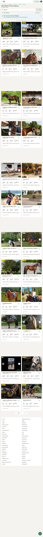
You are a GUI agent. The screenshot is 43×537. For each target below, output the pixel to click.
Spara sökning (6, 12)
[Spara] (19, 39)
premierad (4, 426)
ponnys (3, 439)
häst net (3, 450)
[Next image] (40, 29)
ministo (23, 445)
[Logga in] (41, 1)
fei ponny (24, 454)
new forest (4, 434)
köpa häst (4, 449)
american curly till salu (26, 460)
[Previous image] (24, 29)
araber (3, 422)
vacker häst (24, 447)
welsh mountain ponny (6, 462)
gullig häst (24, 422)
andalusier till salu (25, 452)
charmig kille (24, 428)
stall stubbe (4, 437)
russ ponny (24, 450)
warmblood (24, 441)
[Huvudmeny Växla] (2, 1)
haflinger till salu (5, 458)
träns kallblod (24, 430)
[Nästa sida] (27, 413)
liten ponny (4, 460)
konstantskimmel (25, 443)
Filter (40, 9)
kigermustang (24, 449)
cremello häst (24, 426)
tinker (3, 428)
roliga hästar (4, 452)
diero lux (4, 456)
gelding (3, 464)
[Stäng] (40, 16)
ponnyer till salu (5, 424)
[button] (32, 29)
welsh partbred (5, 447)
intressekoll (4, 454)
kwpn (23, 432)
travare (3, 441)
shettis (3, 432)
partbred (23, 458)
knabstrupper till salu (26, 419)
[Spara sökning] (40, 533)
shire (23, 434)
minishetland (24, 424)
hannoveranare (5, 445)
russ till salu (24, 439)
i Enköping (16, 6)
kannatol (23, 456)
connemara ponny (5, 430)
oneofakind (24, 462)
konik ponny (24, 437)
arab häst (4, 443)
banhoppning (24, 464)
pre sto (3, 419)
